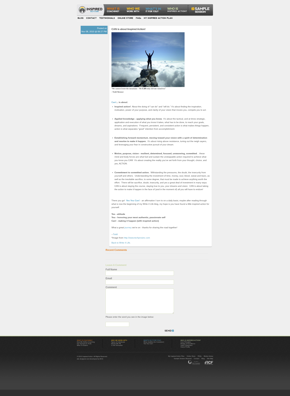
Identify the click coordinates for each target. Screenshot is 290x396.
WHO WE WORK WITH (119, 340)
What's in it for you (154, 11)
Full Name (111, 269)
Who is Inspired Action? (177, 11)
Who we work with (134, 11)
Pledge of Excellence (187, 343)
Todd (115, 234)
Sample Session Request (183, 358)
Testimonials (107, 18)
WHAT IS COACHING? (85, 340)
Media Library (208, 356)
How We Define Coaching (86, 342)
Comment (111, 287)
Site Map (210, 358)
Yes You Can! (148, 343)
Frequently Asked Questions (139, 18)
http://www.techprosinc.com (137, 238)
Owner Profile (185, 347)
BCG (101, 359)
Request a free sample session (199, 11)
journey (128, 227)
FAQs (199, 356)
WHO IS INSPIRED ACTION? (190, 340)
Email (109, 278)
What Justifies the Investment (153, 342)
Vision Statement (186, 345)
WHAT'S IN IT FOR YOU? (152, 340)
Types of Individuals (118, 342)
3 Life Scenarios (116, 345)
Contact (91, 18)
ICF (194, 362)
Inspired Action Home (92, 11)
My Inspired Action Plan (157, 18)
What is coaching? (114, 11)
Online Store (125, 18)
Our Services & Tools (84, 343)
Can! (113, 102)
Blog (81, 18)
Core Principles (185, 342)
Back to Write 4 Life (120, 242)
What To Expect (82, 345)
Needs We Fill (116, 343)
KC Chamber (208, 362)
